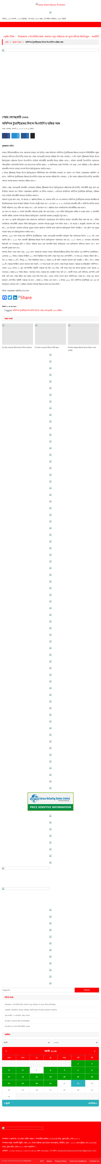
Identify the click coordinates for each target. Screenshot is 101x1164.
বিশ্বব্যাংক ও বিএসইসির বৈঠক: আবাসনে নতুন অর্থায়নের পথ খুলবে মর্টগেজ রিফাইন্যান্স (53, 36)
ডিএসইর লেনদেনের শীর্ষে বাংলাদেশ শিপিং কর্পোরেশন (17, 347)
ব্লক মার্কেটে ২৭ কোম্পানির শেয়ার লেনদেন (17, 1015)
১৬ (92, 1076)
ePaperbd (27, 1161)
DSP (42, 1161)
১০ (9, 1076)
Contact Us (94, 1161)
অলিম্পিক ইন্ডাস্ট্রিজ (20, 310)
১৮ (23, 1083)
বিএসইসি (30, 310)
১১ (23, 1076)
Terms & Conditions (78, 1161)
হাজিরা (59, 310)
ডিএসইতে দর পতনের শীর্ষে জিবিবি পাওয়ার (17, 1026)
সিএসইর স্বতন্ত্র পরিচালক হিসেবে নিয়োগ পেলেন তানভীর (82, 348)
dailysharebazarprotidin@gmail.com (77, 1150)
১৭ (9, 1083)
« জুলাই (7, 1103)
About (49, 1161)
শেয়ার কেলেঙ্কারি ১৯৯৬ (48, 310)
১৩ (50, 1076)
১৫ (78, 1076)
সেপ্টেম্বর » (92, 1103)
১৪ (64, 1076)
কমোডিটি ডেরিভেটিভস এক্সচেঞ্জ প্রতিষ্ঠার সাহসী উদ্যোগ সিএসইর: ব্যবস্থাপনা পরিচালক (31, 1010)
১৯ (37, 1083)
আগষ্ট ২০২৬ (50, 1051)
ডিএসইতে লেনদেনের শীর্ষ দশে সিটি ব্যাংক (47, 347)
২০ (50, 1083)
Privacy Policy (60, 1161)
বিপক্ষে (37, 310)
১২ (37, 1076)
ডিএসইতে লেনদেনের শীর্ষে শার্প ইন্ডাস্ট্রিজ (17, 1021)
